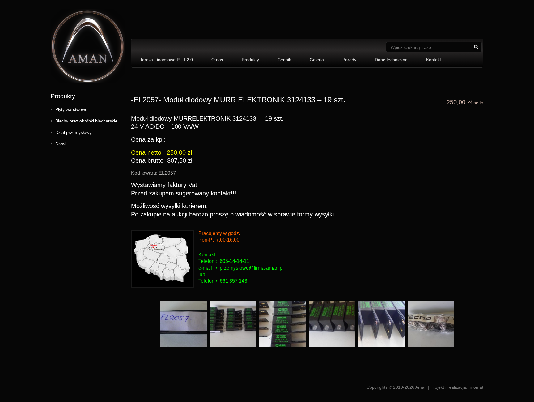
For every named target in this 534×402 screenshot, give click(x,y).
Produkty (250, 59)
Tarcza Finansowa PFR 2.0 (166, 59)
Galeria (317, 59)
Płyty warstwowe (71, 109)
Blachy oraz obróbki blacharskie (86, 120)
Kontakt (433, 59)
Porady (349, 59)
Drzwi (60, 143)
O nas (217, 59)
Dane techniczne (391, 59)
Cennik (284, 59)
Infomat (475, 387)
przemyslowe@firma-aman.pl (252, 268)
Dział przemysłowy (73, 132)
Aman (421, 387)
